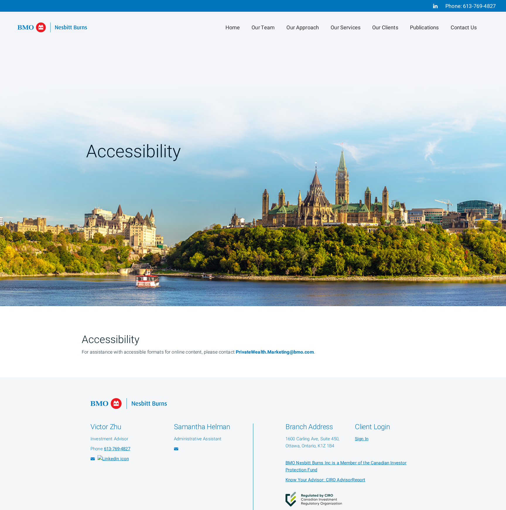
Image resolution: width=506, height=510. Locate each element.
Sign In (361, 439)
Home (232, 28)
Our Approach (302, 28)
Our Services (345, 28)
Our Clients (385, 28)
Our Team (263, 28)
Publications (424, 28)
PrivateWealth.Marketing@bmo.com (275, 352)
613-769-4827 (479, 6)
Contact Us (464, 28)
